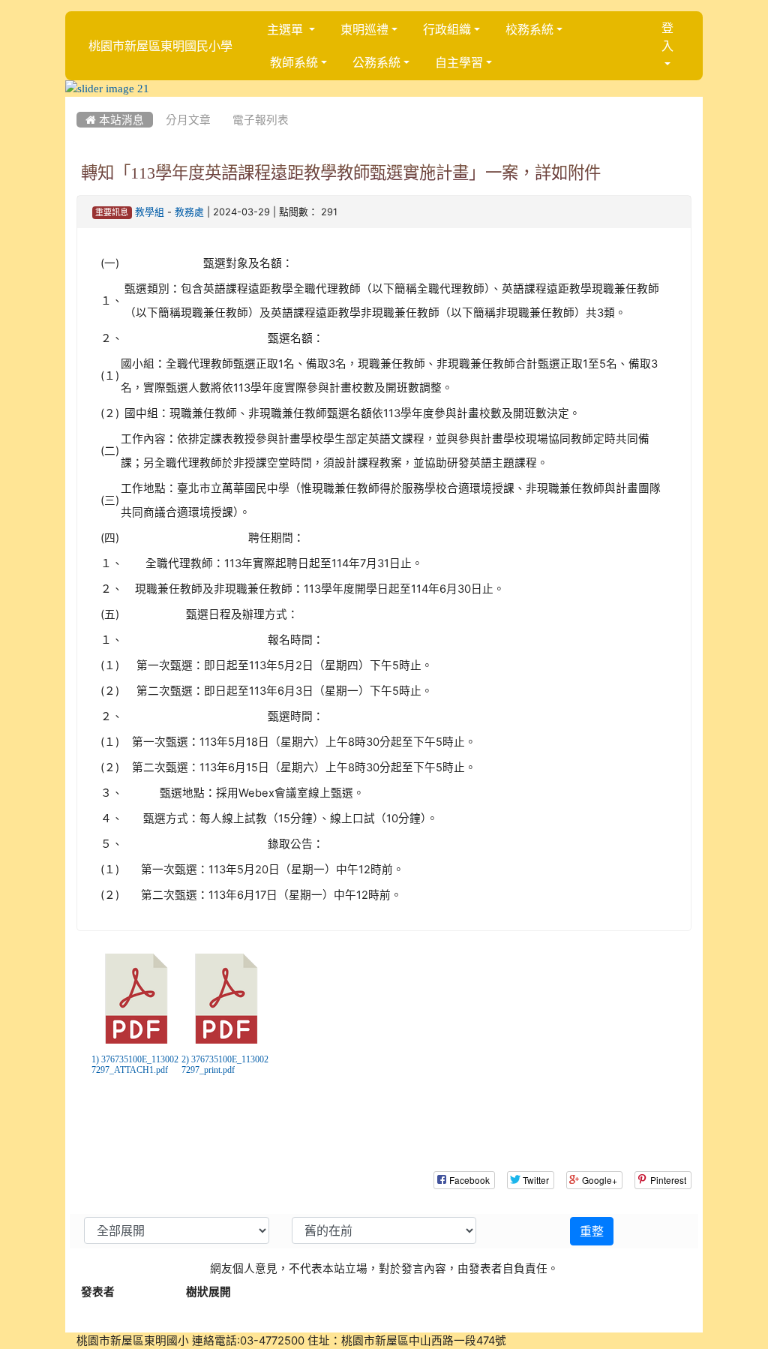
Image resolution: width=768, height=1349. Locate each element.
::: (79, 102)
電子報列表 (260, 119)
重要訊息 (111, 213)
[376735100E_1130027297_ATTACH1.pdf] (137, 999)
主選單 (286, 29)
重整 (592, 1231)
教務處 (189, 212)
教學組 (149, 212)
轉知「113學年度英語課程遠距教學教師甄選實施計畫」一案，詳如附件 (341, 172)
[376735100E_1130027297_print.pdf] (227, 999)
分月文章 (188, 119)
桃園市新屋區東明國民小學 (160, 46)
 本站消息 (115, 119)
